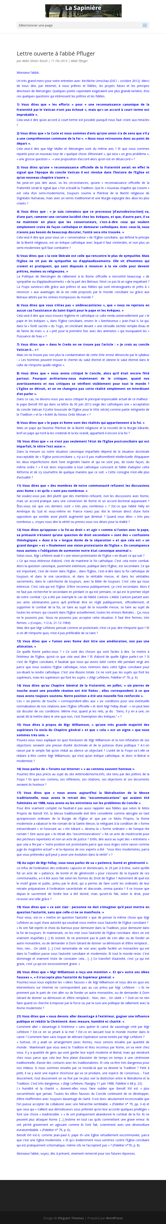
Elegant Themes (71, 1218)
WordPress (114, 1218)
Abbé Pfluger (79, 61)
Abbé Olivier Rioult (35, 61)
